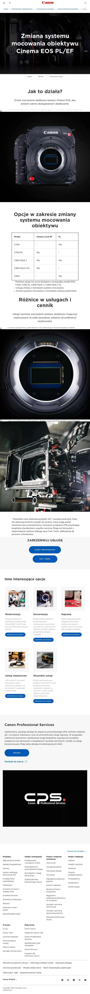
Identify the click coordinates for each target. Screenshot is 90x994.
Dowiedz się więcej (15, 634)
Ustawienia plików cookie (30, 973)
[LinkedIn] (74, 980)
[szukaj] (10, 3)
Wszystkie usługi (43, 675)
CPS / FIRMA (44, 559)
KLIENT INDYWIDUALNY (45, 550)
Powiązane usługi (56, 76)
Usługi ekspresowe (16, 675)
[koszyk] (4, 3)
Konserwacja (40, 614)
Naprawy (66, 614)
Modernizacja (12, 614)
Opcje (29, 76)
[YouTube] (85, 980)
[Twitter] (79, 980)
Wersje (40, 76)
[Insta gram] (68, 980)
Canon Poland (9, 979)
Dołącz (17, 753)
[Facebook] (62, 980)
